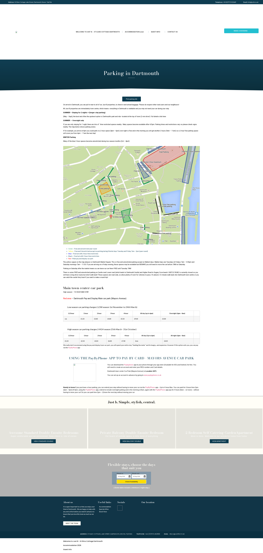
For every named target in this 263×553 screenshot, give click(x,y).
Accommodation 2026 (134, 32)
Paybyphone (128, 365)
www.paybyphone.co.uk (152, 375)
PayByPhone (72, 347)
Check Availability (131, 482)
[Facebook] (119, 508)
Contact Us (173, 32)
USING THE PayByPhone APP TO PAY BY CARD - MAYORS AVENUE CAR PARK (131, 358)
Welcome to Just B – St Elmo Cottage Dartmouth (98, 32)
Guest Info (155, 32)
